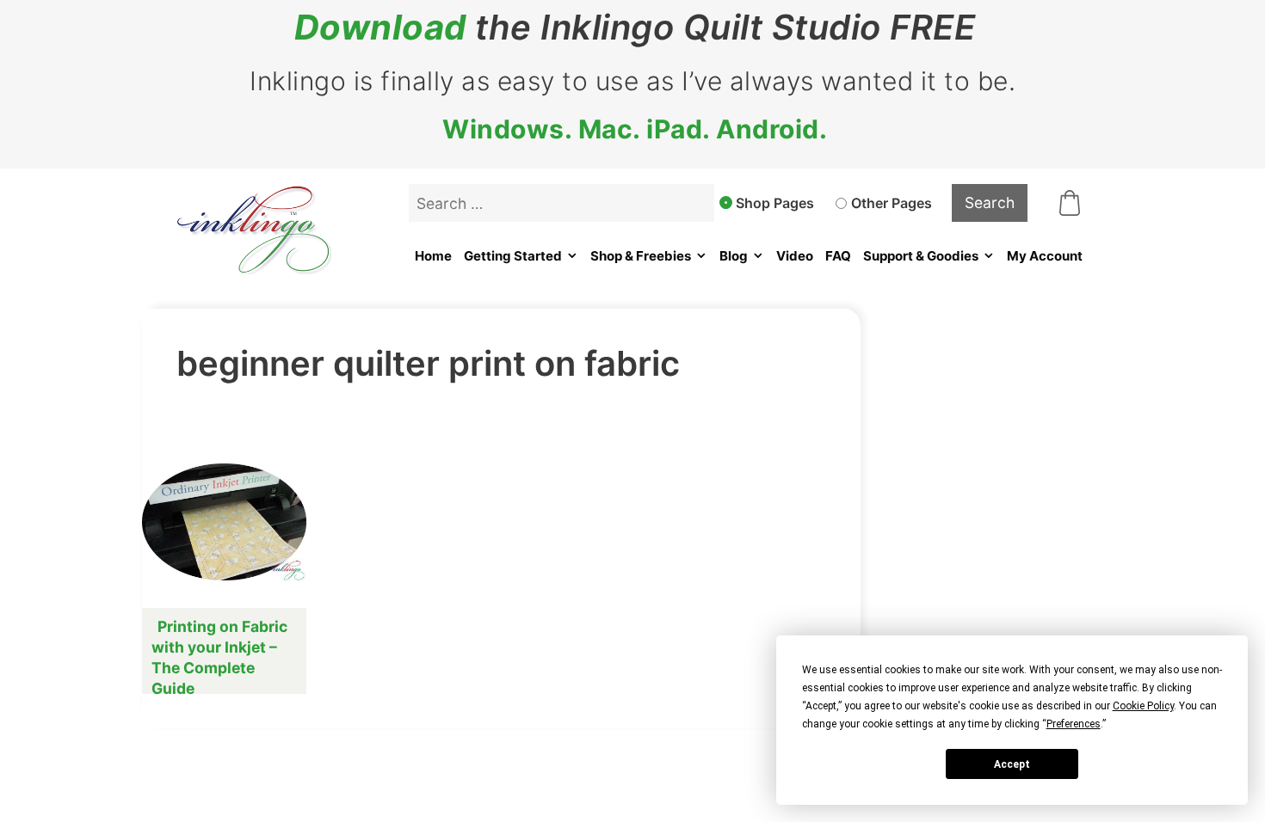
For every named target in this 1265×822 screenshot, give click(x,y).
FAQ (838, 256)
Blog (733, 256)
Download (380, 27)
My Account (1045, 256)
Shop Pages (775, 203)
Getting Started (513, 256)
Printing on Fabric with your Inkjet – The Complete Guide (219, 657)
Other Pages (891, 203)
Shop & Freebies (640, 256)
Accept (1012, 764)
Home (433, 256)
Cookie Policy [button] (1143, 706)
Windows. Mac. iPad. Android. (634, 128)
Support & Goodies (920, 256)
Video (794, 256)
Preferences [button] (1073, 724)
